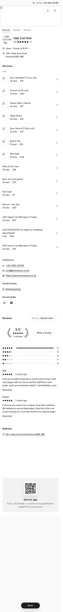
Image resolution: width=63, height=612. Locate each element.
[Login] (55, 10)
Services (6, 30)
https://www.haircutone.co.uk (21, 275)
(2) (30, 42)
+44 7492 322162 (50, 3)
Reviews (17, 30)
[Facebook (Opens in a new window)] (11, 303)
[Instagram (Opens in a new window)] (4, 303)
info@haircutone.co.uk (17, 270)
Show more (7, 390)
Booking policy (13, 289)
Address (27, 30)
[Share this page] (48, 10)
